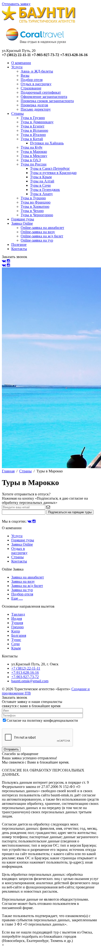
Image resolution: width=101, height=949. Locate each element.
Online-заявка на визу (38, 232)
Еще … (17, 598)
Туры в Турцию (33, 198)
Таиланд (18, 614)
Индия (16, 619)
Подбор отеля (32, 80)
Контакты (19, 249)
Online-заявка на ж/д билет (42, 236)
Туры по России (34, 164)
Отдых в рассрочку (36, 84)
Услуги (17, 67)
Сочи (15, 644)
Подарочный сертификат (41, 92)
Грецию (17, 627)
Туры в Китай (32, 139)
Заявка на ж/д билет (27, 586)
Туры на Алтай (42, 181)
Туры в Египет (32, 126)
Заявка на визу (23, 581)
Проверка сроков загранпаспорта (47, 101)
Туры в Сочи (40, 185)
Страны (17, 114)
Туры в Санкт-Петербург (50, 168)
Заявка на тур (22, 590)
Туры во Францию (35, 202)
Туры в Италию (33, 135)
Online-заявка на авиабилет (42, 228)
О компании (21, 63)
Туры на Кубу (32, 147)
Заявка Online (22, 223)
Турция (17, 623)
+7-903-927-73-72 (25, 677)
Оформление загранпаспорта (44, 97)
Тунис (16, 640)
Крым (16, 648)
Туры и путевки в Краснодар (53, 173)
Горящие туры (22, 219)
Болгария (18, 635)
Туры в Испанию (34, 130)
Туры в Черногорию (37, 215)
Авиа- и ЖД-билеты (37, 71)
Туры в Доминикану (37, 122)
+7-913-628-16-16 (25, 673)
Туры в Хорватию (35, 206)
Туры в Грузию (33, 118)
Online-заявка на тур (37, 240)
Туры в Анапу (41, 194)
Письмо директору (36, 109)
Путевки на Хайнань (47, 143)
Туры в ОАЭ (31, 160)
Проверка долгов (34, 105)
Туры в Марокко (34, 152)
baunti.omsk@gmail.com (29, 681)
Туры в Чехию (32, 211)
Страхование (31, 88)
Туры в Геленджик (45, 190)
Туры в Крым (41, 177)
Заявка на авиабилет (27, 577)
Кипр (15, 631)
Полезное (19, 245)
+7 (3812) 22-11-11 (25, 668)
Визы (25, 75)
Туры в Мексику (34, 156)
